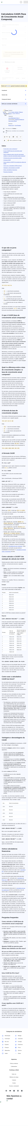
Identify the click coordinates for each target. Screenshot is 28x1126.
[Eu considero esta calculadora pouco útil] (9, 136)
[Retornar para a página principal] (8, 2)
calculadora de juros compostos (15, 546)
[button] (14, 86)
